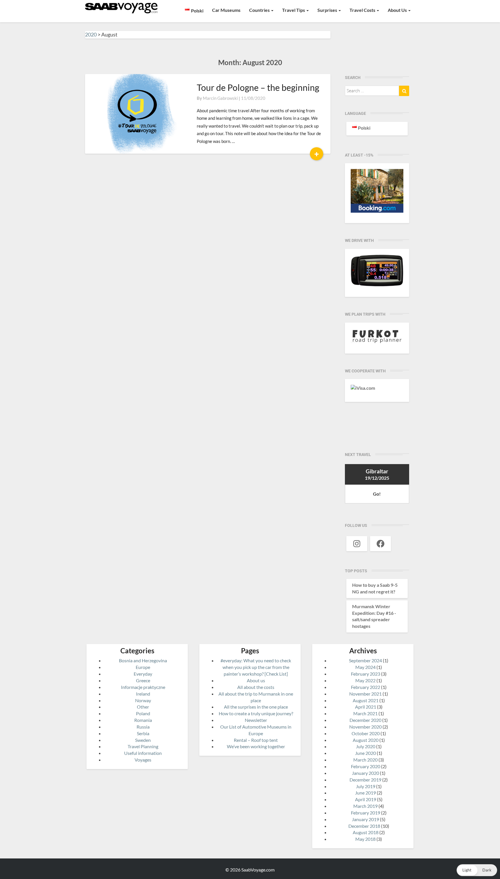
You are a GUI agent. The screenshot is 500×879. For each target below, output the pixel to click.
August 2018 (365, 832)
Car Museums (226, 10)
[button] (477, 870)
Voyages (143, 759)
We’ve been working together (256, 746)
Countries (260, 10)
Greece (143, 680)
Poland (143, 713)
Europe (143, 667)
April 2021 (365, 706)
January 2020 (365, 773)
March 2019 (365, 806)
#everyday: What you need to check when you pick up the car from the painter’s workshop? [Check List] (255, 667)
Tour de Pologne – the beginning (258, 87)
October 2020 (366, 733)
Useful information (143, 753)
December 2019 (365, 779)
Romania (143, 720)
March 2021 (365, 713)
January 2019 (365, 819)
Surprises (327, 10)
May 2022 (365, 680)
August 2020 (365, 740)
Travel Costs (363, 10)
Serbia (143, 733)
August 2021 (365, 700)
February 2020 (365, 766)
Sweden (143, 740)
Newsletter (256, 720)
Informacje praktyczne (143, 687)
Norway (143, 700)
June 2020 (365, 753)
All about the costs (255, 687)
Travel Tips (294, 10)
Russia (143, 726)
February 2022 (365, 687)
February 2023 (365, 673)
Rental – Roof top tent (256, 740)
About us (398, 10)
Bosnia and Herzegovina (143, 660)
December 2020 (365, 720)
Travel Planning (143, 746)
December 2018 (364, 826)
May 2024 (365, 667)
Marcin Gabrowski (220, 98)
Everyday (143, 673)
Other (143, 706)
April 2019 (365, 799)
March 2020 (365, 759)
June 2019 (365, 792)
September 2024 (365, 660)
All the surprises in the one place (256, 706)
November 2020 (365, 726)
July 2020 (365, 746)
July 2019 (365, 786)
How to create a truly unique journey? (256, 713)
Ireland (143, 693)
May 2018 (365, 839)
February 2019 (365, 812)
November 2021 (365, 693)
